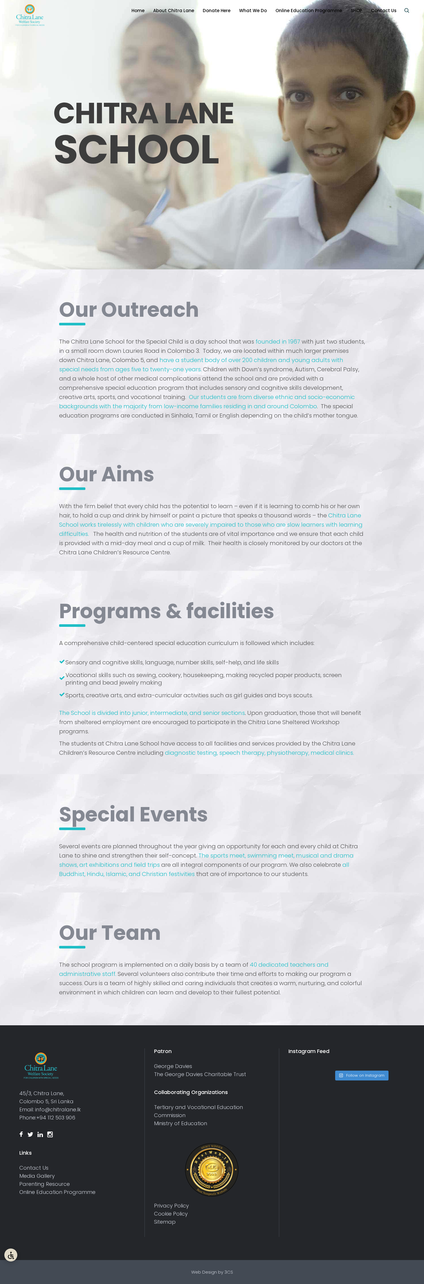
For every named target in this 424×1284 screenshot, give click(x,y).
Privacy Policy (171, 1205)
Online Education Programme (57, 1192)
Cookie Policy (171, 1213)
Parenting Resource (44, 1184)
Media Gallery (37, 1175)
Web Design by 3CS (212, 1272)
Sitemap (165, 1221)
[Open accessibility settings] (10, 1254)
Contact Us (33, 1167)
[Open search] (406, 10)
